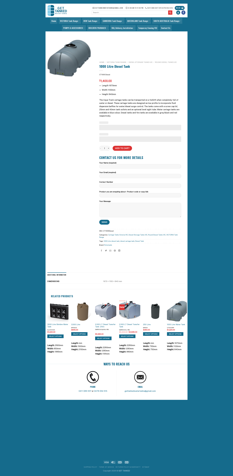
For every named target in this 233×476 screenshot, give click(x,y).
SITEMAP (145, 467)
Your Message (105, 201)
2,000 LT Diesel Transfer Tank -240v (105, 325)
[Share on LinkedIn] (119, 251)
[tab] (56, 274)
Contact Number (106, 182)
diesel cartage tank (127, 241)
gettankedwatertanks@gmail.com (140, 391)
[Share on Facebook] (101, 251)
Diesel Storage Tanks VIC (141, 62)
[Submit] (170, 12)
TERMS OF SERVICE (106, 467)
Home (53, 21)
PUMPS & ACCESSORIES (73, 28)
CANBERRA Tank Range (112, 21)
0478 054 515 (167, 8)
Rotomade (108, 245)
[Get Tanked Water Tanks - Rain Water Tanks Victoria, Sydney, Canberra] (57, 10)
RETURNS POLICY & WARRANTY (128, 467)
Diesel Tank (139, 241)
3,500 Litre (75, 324)
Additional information (56, 275)
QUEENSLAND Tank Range (137, 21)
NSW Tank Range (90, 21)
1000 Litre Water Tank (176, 324)
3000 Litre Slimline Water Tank (57, 325)
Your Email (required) (107, 172)
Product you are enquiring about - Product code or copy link (123, 192)
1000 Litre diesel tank (112, 241)
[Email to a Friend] (110, 251)
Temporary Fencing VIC (147, 28)
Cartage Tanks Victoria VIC (118, 235)
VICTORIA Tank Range (69, 21)
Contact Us (165, 28)
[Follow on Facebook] (183, 12)
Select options (55, 336)
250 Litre (147, 324)
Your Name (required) (107, 163)
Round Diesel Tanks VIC (166, 62)
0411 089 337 (152, 8)
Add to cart (122, 148)
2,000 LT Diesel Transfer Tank (129, 325)
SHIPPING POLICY (90, 467)
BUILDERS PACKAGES (97, 28)
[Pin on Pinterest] (115, 251)
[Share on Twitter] (106, 251)
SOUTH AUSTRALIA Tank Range (166, 21)
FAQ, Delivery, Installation (122, 28)
